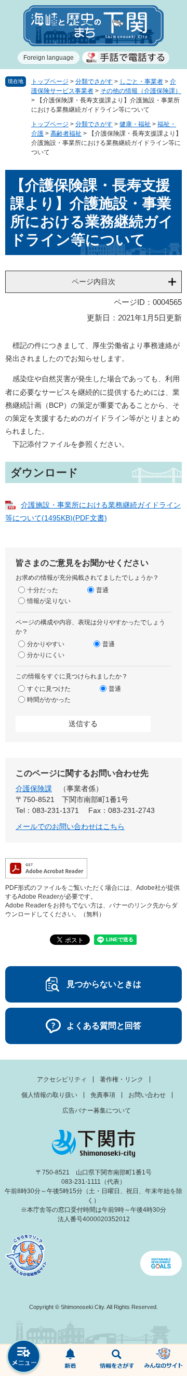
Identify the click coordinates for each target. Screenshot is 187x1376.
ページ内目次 (93, 281)
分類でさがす (94, 81)
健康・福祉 (135, 124)
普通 (102, 590)
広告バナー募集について (96, 1110)
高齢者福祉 (66, 133)
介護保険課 (34, 788)
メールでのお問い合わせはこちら (70, 826)
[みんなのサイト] (163, 1360)
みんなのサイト (163, 1360)
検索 (117, 1360)
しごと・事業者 (141, 81)
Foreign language (48, 57)
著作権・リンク (121, 1079)
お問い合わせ (147, 1095)
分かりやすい (45, 644)
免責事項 (102, 1095)
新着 (70, 1360)
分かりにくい (45, 655)
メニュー (23, 1357)
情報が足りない (49, 601)
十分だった (42, 590)
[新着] (70, 1360)
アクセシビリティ (62, 1079)
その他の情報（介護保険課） (140, 91)
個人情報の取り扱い (49, 1095)
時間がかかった (49, 699)
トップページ (50, 81)
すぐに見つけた (49, 688)
